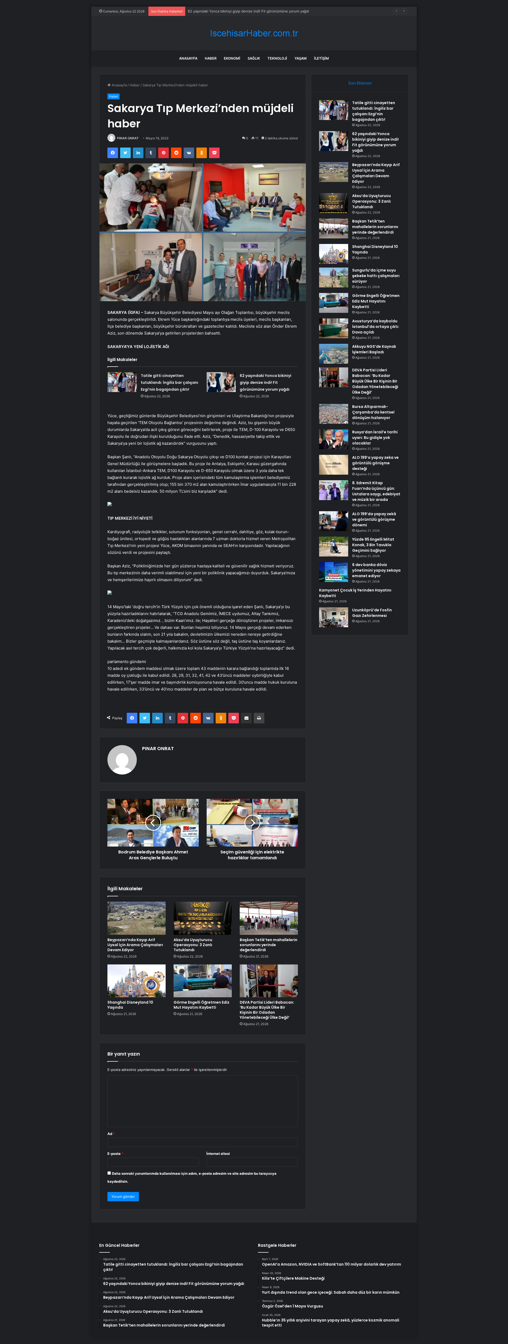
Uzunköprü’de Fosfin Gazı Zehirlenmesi (372, 612)
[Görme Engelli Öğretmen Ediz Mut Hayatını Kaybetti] (203, 980)
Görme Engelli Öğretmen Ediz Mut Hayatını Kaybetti (201, 1005)
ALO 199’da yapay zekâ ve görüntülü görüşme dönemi (374, 519)
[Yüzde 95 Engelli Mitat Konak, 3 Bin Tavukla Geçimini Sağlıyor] (333, 547)
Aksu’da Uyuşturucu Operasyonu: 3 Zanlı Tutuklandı (193, 945)
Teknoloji (277, 58)
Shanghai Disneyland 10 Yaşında (130, 1005)
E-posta (115, 1153)
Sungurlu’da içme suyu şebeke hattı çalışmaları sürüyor (376, 276)
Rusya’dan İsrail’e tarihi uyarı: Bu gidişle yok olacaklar (375, 437)
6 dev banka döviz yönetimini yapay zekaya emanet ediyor (376, 570)
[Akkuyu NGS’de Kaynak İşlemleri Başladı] (333, 354)
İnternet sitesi (218, 1153)
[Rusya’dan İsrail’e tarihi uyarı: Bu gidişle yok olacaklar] (333, 439)
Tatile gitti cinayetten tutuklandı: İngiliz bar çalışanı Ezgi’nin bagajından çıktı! (169, 382)
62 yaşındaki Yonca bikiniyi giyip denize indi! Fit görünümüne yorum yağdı (265, 382)
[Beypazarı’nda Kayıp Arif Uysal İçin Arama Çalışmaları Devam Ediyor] (136, 918)
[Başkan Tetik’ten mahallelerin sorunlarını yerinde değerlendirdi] (269, 918)
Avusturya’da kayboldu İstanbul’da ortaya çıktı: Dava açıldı (375, 326)
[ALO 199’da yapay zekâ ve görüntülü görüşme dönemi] (333, 521)
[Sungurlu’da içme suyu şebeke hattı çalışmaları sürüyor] (333, 277)
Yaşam (300, 58)
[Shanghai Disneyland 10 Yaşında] (136, 980)
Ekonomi (232, 58)
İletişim (321, 58)
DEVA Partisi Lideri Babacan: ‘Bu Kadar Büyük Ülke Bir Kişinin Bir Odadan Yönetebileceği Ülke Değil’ (267, 1010)
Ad (111, 1134)
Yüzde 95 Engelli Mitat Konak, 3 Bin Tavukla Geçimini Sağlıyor (373, 545)
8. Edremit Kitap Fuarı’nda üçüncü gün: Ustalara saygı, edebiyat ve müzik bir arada (376, 491)
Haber (210, 58)
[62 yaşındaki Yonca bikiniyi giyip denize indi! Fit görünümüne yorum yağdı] (221, 382)
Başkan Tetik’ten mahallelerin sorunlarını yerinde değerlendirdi (268, 945)
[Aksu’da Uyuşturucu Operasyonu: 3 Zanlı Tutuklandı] (203, 918)
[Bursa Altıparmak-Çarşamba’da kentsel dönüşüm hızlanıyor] (333, 414)
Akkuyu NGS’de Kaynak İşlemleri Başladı (374, 349)
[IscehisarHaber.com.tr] (254, 33)
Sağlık (254, 58)
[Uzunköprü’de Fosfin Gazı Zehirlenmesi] (333, 617)
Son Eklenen (360, 83)
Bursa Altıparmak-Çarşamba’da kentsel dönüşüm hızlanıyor (373, 412)
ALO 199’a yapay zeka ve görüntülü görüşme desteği (375, 463)
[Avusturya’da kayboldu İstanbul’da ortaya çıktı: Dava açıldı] (333, 328)
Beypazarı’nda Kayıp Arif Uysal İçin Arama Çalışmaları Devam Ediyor (135, 945)
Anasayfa (188, 58)
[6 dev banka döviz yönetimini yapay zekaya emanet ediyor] (333, 572)
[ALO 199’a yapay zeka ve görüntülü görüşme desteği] (333, 465)
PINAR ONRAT (128, 138)
